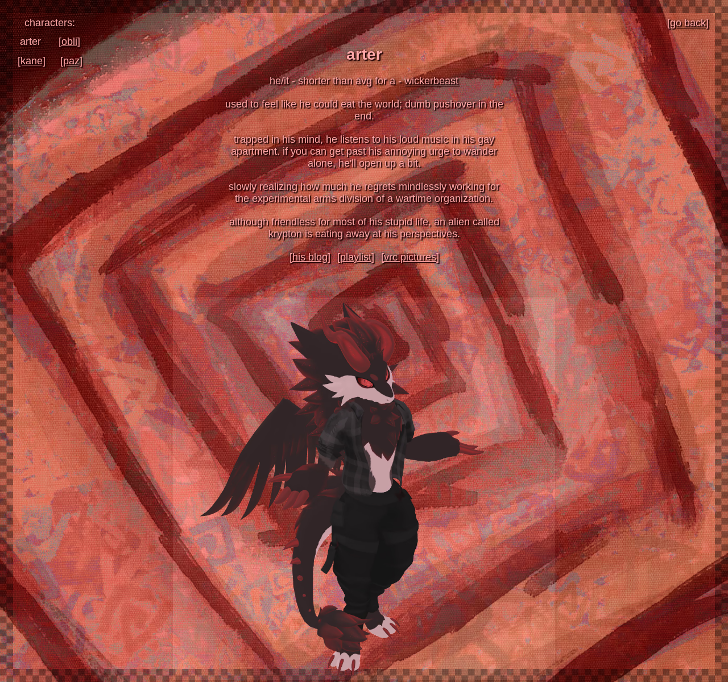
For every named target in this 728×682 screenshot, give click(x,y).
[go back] (688, 22)
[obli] (69, 41)
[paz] (71, 61)
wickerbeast (431, 80)
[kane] (32, 61)
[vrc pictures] (410, 257)
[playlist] (355, 257)
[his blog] (309, 257)
